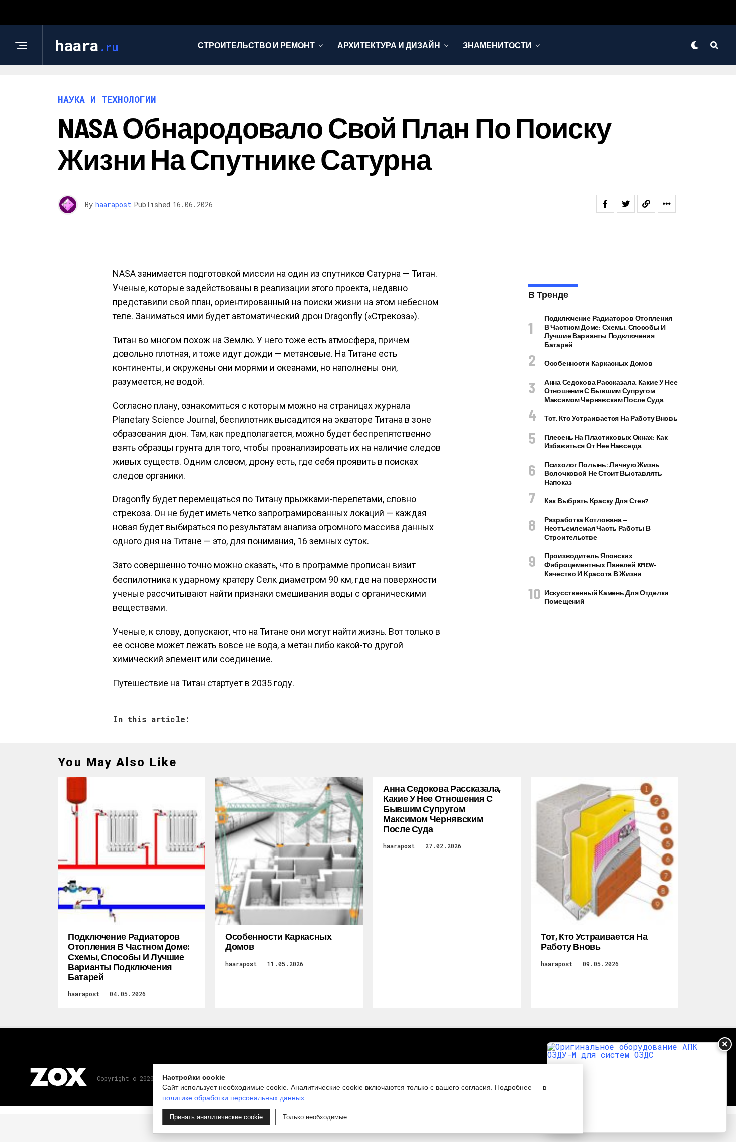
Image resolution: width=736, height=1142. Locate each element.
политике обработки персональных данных (233, 1098)
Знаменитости (497, 45)
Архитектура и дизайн (388, 45)
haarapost (113, 204)
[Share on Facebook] (605, 204)
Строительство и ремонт (256, 45)
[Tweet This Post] (626, 204)
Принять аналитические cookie (216, 1117)
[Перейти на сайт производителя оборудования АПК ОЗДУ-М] (636, 1087)
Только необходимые (315, 1117)
